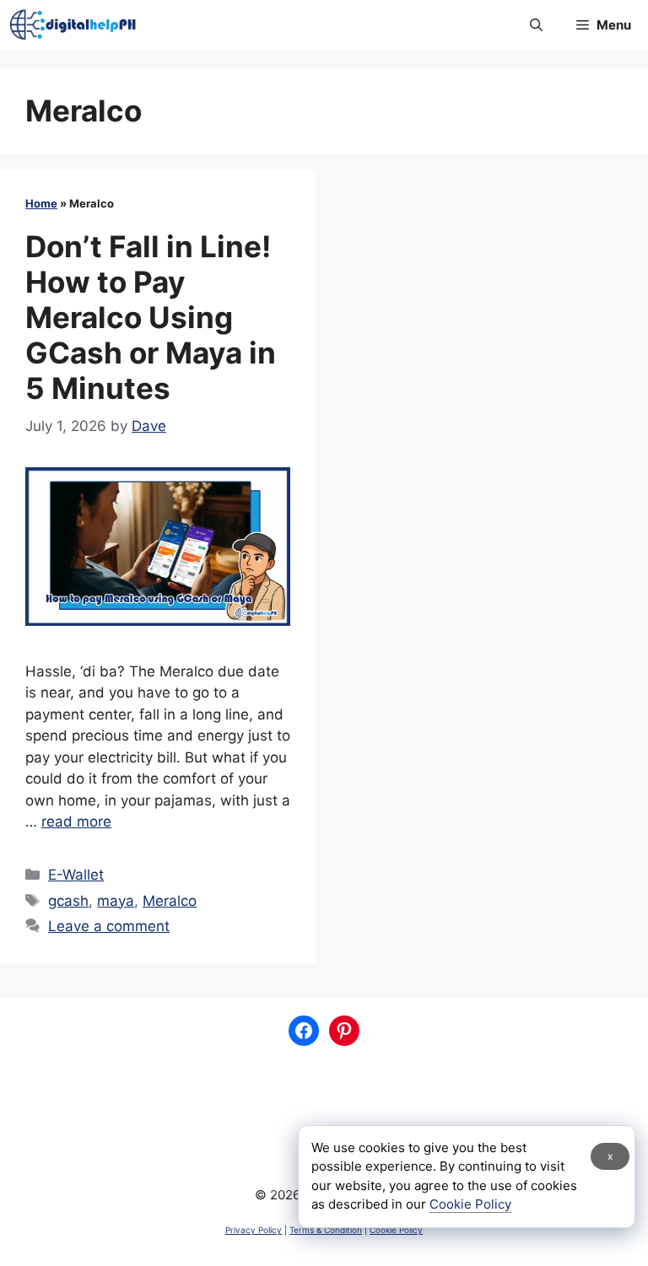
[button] (536, 25)
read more (76, 821)
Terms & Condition (325, 1230)
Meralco (170, 900)
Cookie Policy (396, 1230)
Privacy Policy (253, 1230)
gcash (68, 900)
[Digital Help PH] (72, 25)
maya (115, 900)
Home (41, 203)
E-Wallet (76, 874)
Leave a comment (109, 926)
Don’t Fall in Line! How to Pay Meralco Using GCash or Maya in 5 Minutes (150, 317)
